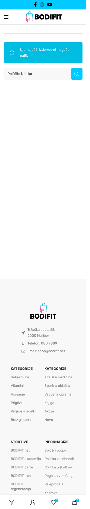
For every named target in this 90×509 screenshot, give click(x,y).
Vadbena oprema (58, 394)
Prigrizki (17, 403)
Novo (48, 420)
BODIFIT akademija (26, 459)
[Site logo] (43, 16)
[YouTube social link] (50, 4)
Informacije (56, 442)
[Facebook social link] (35, 4)
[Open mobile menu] (6, 17)
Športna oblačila (57, 386)
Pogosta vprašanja (59, 476)
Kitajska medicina (58, 377)
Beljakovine (20, 377)
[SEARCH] (76, 74)
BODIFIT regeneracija (21, 486)
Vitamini (17, 386)
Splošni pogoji (55, 450)
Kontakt (50, 493)
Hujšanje (18, 394)
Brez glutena (21, 420)
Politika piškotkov (58, 467)
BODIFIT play (21, 476)
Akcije (49, 411)
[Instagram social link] (42, 4)
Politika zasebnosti (59, 459)
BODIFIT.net (20, 450)
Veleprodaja (54, 484)
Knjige (49, 403)
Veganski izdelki (23, 411)
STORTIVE (19, 442)
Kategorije (22, 369)
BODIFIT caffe (22, 467)
